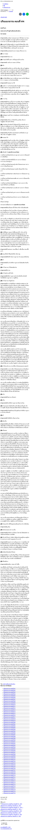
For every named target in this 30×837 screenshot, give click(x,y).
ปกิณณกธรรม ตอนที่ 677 (9, 717)
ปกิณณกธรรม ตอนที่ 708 (9, 771)
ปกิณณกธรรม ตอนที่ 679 (9, 720)
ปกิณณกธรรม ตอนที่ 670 (9, 704)
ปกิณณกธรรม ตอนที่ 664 (9, 694)
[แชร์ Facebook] (23, 14)
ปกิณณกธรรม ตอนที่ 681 (9, 724)
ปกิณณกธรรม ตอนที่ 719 (9, 791)
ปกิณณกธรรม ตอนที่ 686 (9, 733)
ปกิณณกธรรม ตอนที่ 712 (9, 779)
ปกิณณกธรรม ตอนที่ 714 (9, 782)
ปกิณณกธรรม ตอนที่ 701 (9, 759)
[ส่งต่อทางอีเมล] (20, 14)
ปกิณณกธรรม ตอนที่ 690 (9, 740)
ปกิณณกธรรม (6, 7)
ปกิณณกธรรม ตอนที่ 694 (9, 747)
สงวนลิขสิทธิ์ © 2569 (5, 827)
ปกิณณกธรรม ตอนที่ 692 (9, 743)
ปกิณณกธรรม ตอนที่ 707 (9, 770)
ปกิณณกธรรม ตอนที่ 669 (9, 702)
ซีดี (4, 5)
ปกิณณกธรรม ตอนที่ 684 (9, 729)
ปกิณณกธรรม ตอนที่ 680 (9, 722)
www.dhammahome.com (6, 828)
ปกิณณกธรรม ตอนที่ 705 (9, 766)
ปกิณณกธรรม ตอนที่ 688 (9, 736)
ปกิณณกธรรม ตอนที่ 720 (9, 793)
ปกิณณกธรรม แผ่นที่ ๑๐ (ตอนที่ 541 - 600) (11, 816)
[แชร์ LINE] (27, 14)
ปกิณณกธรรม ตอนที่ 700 (9, 757)
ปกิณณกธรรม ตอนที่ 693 (9, 745)
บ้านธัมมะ (5, 3)
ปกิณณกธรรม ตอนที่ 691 (9, 741)
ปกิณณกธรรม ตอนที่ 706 (9, 768)
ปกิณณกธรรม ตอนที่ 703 (9, 763)
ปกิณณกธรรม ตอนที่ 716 (9, 786)
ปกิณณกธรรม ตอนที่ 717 (9, 787)
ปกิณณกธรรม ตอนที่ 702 (9, 761)
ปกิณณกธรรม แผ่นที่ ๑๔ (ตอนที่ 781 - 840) (11, 805)
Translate (11, 11)
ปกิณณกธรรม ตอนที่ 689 (9, 738)
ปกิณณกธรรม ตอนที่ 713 (9, 780)
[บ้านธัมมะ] (7, 1)
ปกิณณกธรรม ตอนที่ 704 (9, 764)
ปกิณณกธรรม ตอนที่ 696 (9, 750)
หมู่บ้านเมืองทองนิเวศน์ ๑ (9, 684)
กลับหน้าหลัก (4, 17)
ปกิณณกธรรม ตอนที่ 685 (9, 731)
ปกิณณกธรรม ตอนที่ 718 (9, 789)
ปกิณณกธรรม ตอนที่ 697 (9, 752)
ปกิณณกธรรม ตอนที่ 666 (9, 697)
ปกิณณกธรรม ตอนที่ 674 (9, 711)
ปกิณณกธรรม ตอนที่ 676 (9, 715)
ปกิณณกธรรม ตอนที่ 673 (9, 709)
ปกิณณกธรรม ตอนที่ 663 (9, 692)
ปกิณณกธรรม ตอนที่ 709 (9, 773)
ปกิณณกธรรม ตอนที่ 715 (9, 784)
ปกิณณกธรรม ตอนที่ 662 (9, 690)
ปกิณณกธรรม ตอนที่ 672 (9, 708)
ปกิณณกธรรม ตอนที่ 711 (9, 777)
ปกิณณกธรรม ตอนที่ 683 (9, 727)
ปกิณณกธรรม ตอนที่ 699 (9, 756)
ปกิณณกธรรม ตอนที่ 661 (9, 688)
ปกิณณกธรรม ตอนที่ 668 (9, 701)
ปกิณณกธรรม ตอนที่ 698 (9, 754)
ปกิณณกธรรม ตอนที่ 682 (9, 725)
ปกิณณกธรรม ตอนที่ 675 (9, 713)
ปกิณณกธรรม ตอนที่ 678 (9, 718)
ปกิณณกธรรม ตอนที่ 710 (9, 775)
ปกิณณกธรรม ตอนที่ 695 (9, 748)
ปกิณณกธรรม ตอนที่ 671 (9, 706)
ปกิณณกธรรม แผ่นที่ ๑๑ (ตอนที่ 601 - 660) (11, 812)
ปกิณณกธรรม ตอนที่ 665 (9, 695)
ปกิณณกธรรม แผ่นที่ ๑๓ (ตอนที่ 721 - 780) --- (11, 809)
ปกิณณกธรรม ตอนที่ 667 (9, 699)
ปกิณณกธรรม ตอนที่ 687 (9, 734)
